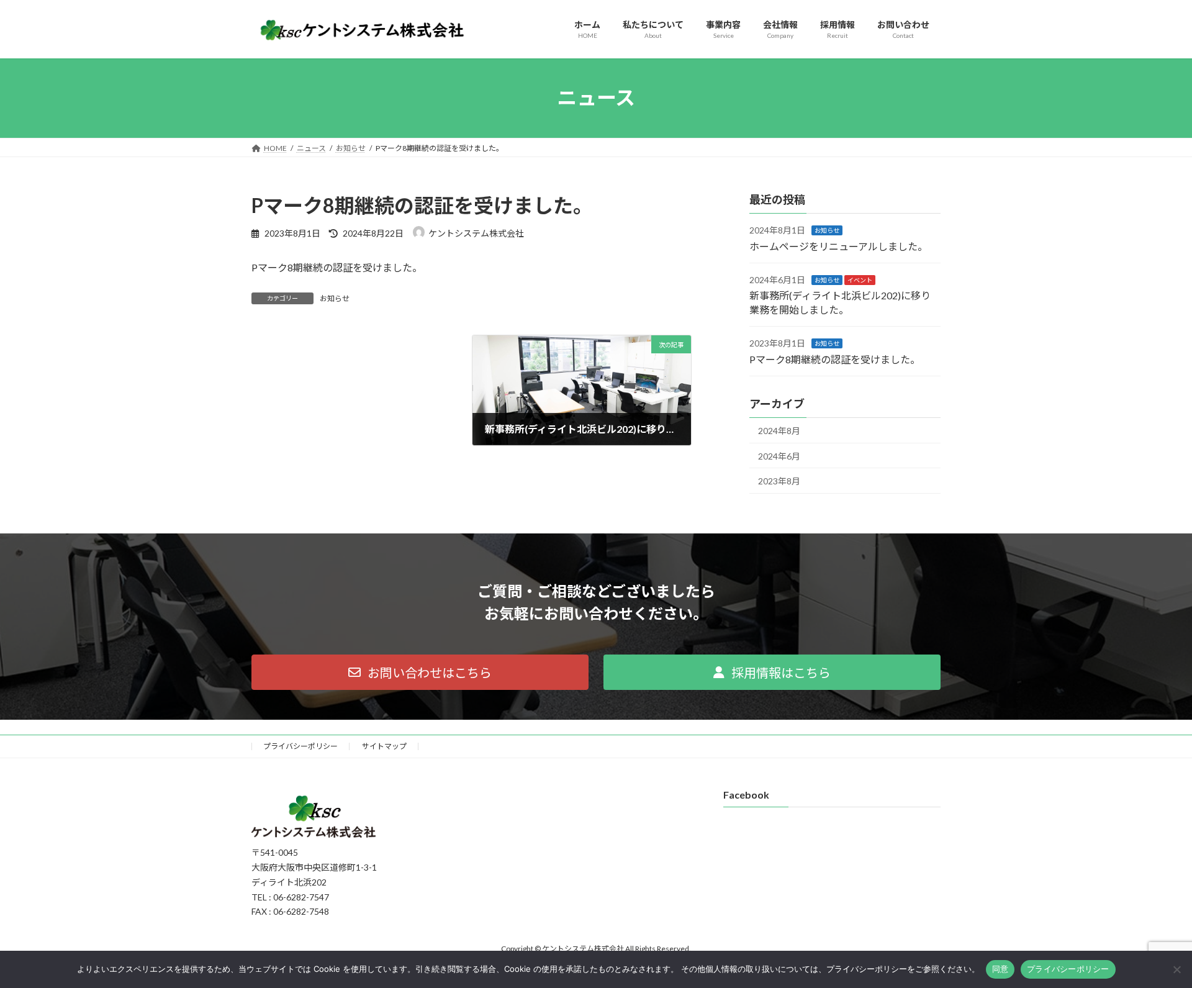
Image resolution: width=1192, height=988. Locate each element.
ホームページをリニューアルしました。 (838, 246)
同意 (1000, 969)
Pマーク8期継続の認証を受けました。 (834, 359)
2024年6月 (779, 455)
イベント (859, 280)
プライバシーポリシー (300, 746)
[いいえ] (1176, 969)
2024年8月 (779, 430)
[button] (420, 672)
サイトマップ (384, 746)
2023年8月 (779, 481)
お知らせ (335, 298)
